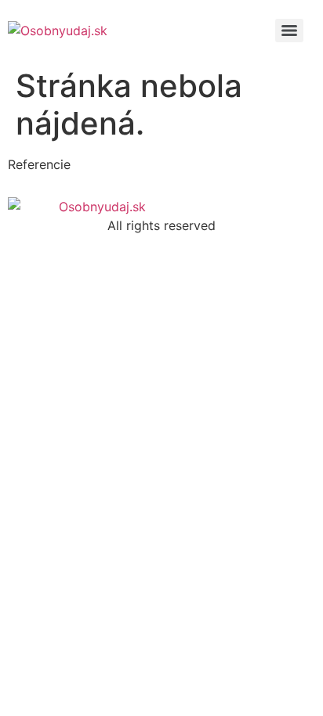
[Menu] (289, 30)
